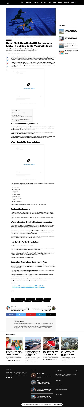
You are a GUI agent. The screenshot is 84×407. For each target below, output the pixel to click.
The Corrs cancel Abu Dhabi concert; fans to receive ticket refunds (44, 376)
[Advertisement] (68, 15)
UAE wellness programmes (37, 300)
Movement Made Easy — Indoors (18, 112)
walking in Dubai (47, 300)
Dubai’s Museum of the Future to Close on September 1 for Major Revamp (67, 353)
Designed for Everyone (16, 115)
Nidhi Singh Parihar (19, 321)
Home (7, 37)
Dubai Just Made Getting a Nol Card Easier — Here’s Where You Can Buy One (50, 353)
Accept (60, 404)
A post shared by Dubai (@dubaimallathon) (28, 102)
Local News (12, 37)
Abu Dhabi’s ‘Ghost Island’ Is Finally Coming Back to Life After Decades (71, 45)
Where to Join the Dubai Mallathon (19, 114)
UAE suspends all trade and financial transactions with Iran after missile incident (44, 397)
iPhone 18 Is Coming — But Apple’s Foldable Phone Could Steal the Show (71, 38)
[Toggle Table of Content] (30, 111)
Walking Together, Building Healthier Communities (22, 116)
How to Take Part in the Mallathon (19, 117)
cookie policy (55, 404)
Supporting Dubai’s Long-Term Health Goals (20, 119)
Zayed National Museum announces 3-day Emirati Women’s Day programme (71, 31)
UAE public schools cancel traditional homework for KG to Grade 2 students (71, 52)
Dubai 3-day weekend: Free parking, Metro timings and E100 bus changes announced (32, 353)
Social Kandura (27, 300)
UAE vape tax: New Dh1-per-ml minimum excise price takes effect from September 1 (44, 390)
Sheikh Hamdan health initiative (17, 300)
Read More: (17, 120)
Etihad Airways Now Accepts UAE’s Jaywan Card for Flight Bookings (43, 383)
